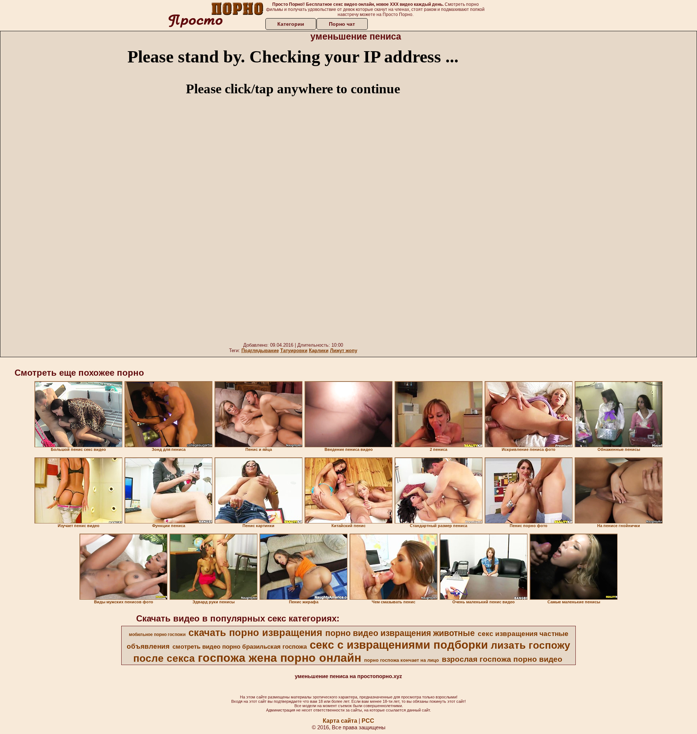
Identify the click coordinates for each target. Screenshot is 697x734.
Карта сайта (340, 721)
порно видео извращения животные (400, 633)
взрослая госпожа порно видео (502, 659)
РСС (368, 721)
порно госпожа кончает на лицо (401, 660)
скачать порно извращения (255, 632)
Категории (290, 24)
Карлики (319, 350)
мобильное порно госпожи (157, 634)
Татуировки (293, 350)
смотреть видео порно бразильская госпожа (239, 646)
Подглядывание (260, 350)
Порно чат (342, 24)
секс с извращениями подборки (399, 645)
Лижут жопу (343, 350)
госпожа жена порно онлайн (279, 657)
